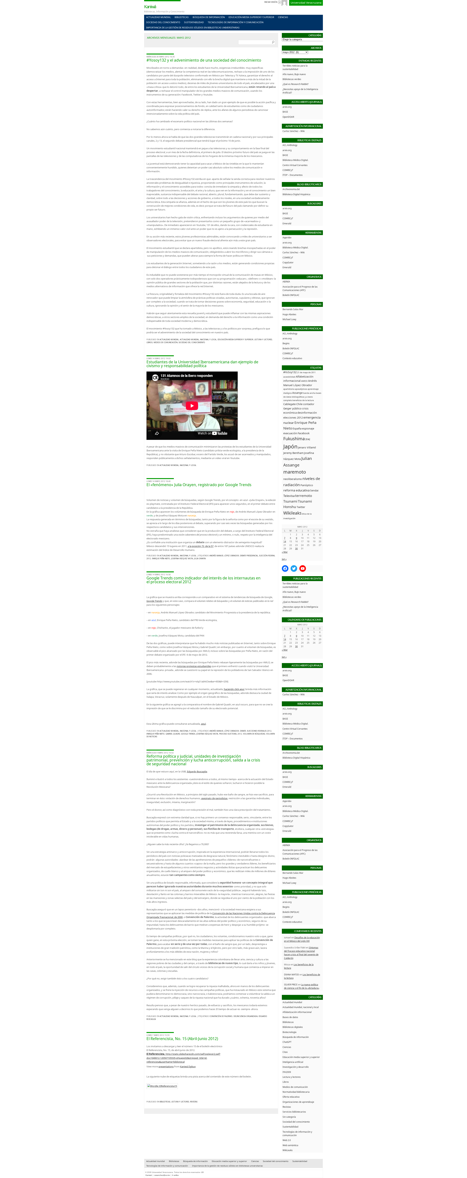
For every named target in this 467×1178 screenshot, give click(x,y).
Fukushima (294, 438)
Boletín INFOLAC (291, 295)
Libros (149, 342)
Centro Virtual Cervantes (295, 165)
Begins (286, 343)
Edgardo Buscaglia (197, 771)
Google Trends (154, 601)
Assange (297, 392)
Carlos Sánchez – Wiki (294, 131)
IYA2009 (287, 1071)
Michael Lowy (289, 319)
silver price (291, 984)
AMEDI (304, 381)
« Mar (285, 551)
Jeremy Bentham (293, 453)
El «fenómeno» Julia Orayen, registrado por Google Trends (198, 484)
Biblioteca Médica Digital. (295, 160)
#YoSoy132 (290, 372)
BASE (285, 111)
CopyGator (288, 262)
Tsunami (290, 501)
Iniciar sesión (270, 2)
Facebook (304, 433)
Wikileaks (292, 513)
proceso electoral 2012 (230, 734)
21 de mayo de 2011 (306, 372)
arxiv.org (287, 106)
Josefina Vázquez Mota (182, 558)
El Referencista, (156, 1054)
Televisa (289, 496)
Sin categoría (289, 1116)
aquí (203, 723)
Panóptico (306, 485)
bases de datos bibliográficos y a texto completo (302, 397)
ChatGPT (287, 1041)
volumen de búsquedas (254, 734)
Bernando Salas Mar (293, 309)
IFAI (307, 439)
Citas (285, 1051)
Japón (290, 446)
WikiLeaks (288, 1150)
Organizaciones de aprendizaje (298, 1101)
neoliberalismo (292, 479)
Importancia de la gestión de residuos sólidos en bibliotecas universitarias (193, 27)
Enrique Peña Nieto (161, 558)
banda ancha (309, 393)
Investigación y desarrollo (296, 1066)
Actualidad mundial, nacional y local (198, 339)
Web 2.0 (287, 1140)
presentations (166, 1066)
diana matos (291, 974)
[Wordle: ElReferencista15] (162, 1086)
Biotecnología (289, 1032)
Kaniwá (150, 6)
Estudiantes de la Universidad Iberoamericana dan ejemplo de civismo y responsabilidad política (202, 363)
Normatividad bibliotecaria (296, 1091)
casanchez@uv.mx (162, 1175)
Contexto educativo (292, 358)
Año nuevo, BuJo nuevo (294, 74)
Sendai (314, 490)
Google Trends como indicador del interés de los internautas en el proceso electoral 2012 (203, 579)
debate (243, 731)
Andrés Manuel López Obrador (224, 555)
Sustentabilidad (194, 22)
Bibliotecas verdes (292, 79)
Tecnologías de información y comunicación (235, 22)
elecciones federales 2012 (259, 731)
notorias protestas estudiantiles (194, 666)
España (297, 428)
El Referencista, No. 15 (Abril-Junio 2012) (182, 1038)
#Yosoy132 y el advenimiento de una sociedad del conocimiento (203, 60)
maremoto (294, 472)
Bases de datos (290, 1017)
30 (296, 548)
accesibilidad (289, 377)
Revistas (193, 1102)
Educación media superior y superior (251, 17)
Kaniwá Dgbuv (188, 1066)
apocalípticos (301, 389)
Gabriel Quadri (173, 734)
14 (284, 541)
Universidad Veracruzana (306, 2)
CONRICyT (288, 170)
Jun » (284, 559)
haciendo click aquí (234, 689)
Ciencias (283, 17)
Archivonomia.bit (291, 189)
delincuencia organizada (246, 1016)
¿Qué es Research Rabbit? (295, 84)
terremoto (303, 495)
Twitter (301, 507)
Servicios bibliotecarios (294, 1111)
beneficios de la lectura (303, 400)
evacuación (290, 433)
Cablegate (289, 404)
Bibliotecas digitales (293, 1026)
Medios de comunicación (165, 342)
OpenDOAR (288, 116)
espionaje (308, 428)
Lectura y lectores (263, 339)
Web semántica (290, 1145)
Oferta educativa (291, 1096)
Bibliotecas (182, 17)
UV (202, 1172)
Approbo (287, 237)
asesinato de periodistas (214, 798)
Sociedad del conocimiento (163, 22)
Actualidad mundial (158, 17)
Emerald (287, 223)
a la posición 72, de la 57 (200, 546)
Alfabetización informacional (297, 1012)
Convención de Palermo (220, 1016)
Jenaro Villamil (307, 447)
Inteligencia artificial (293, 1061)
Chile (299, 404)
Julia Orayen (200, 558)
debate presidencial (249, 555)
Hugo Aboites (289, 314)
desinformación (307, 412)
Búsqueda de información (209, 17)
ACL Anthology (290, 145)
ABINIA (286, 281)
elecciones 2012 (293, 417)
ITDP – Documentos (293, 174)
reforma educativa (296, 490)
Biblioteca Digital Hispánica (296, 194)
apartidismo (288, 389)
